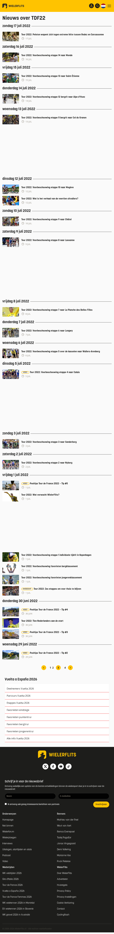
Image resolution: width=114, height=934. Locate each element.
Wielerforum (8, 832)
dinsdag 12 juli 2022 (17, 179)
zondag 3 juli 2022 (15, 433)
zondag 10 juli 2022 (16, 211)
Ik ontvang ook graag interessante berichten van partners (33, 804)
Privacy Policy (64, 891)
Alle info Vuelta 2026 (18, 738)
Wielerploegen (9, 838)
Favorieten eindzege (18, 710)
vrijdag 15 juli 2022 (16, 67)
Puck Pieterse (63, 861)
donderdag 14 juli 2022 (19, 88)
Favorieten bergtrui (17, 724)
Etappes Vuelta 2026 (18, 702)
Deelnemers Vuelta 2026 (20, 688)
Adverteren (62, 879)
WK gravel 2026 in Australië (16, 915)
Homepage (7, 820)
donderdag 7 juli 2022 (18, 322)
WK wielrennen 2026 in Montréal (18, 903)
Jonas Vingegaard (66, 843)
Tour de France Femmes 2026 (17, 897)
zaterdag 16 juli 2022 (17, 47)
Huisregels (62, 885)
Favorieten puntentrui (19, 717)
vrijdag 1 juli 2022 (15, 475)
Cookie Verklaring (65, 903)
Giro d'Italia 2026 (10, 879)
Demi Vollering (64, 849)
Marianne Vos (64, 855)
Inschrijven (101, 804)
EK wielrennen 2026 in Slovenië (17, 909)
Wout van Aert (64, 826)
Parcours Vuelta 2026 (18, 695)
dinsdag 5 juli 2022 (16, 364)
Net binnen (7, 826)
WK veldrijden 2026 (12, 873)
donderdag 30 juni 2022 (20, 601)
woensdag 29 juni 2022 (19, 644)
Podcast (6, 855)
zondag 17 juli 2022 (16, 26)
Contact (61, 909)
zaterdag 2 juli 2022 (17, 454)
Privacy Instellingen (66, 897)
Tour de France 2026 (12, 885)
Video (5, 861)
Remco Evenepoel (66, 832)
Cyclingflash (63, 915)
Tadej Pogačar (64, 838)
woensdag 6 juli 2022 (18, 343)
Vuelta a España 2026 (13, 891)
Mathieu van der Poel (67, 820)
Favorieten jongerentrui (20, 731)
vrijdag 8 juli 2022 (15, 301)
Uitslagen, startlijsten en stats (17, 849)
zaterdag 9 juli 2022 (17, 232)
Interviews (7, 843)
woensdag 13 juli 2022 (18, 109)
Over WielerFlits (64, 873)
